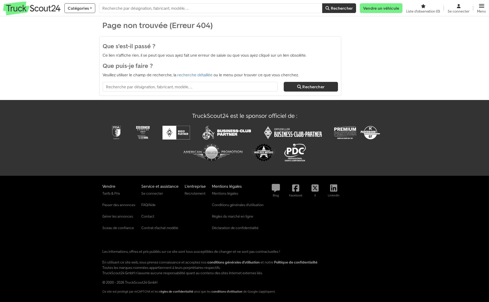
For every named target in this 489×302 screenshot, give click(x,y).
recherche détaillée (194, 74)
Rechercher (341, 8)
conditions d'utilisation (226, 291)
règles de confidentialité (176, 291)
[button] (481, 8)
